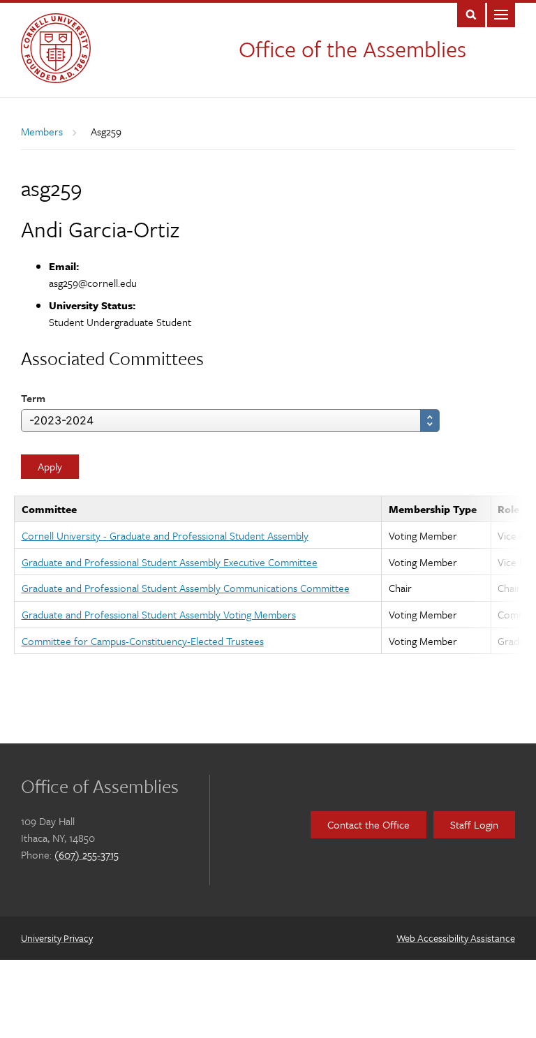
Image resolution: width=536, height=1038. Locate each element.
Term (33, 398)
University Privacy (57, 938)
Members (42, 131)
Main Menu (501, 13)
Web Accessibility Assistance (455, 938)
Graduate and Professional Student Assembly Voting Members (159, 614)
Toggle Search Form (471, 13)
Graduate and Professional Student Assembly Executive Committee (170, 562)
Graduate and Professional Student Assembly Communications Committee (186, 587)
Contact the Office (368, 824)
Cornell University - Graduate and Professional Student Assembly (165, 535)
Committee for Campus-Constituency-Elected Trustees (143, 640)
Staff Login (474, 824)
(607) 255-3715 (86, 854)
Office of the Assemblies (352, 49)
